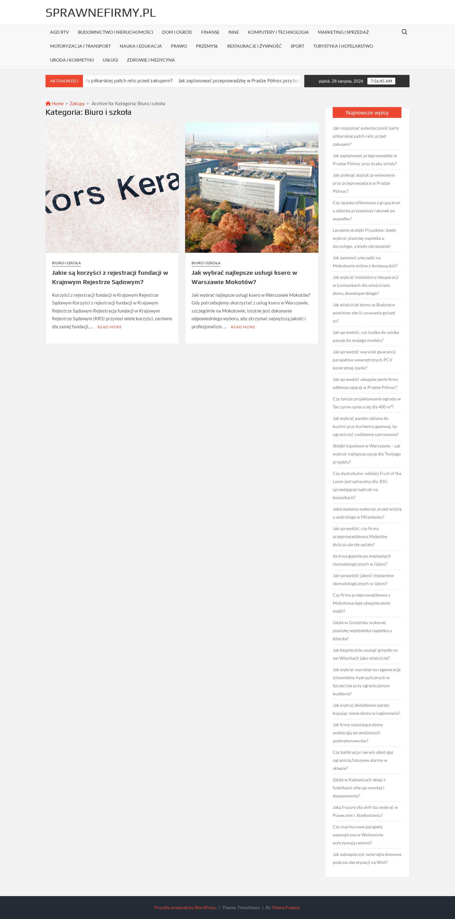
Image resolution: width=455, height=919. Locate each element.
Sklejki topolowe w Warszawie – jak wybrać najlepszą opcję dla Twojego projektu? (367, 453)
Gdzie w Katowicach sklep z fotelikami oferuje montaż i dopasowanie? (359, 787)
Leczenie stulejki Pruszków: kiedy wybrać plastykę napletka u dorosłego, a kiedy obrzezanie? (364, 238)
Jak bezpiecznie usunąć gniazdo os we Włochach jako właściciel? (365, 654)
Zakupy (77, 103)
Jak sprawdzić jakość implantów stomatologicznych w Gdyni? (363, 579)
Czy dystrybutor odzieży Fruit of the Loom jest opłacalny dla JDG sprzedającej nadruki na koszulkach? (367, 485)
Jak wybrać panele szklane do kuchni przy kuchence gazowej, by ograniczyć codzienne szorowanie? (366, 426)
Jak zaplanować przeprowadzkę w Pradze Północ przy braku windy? (225, 80)
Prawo (179, 46)
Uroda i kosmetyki (72, 60)
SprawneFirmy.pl (101, 12)
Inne (233, 32)
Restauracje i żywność (254, 46)
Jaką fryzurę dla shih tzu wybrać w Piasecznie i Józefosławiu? (365, 811)
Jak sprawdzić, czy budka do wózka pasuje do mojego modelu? (366, 336)
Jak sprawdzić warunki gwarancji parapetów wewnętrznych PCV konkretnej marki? (364, 359)
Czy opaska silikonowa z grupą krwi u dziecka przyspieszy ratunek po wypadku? (366, 210)
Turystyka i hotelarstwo (343, 46)
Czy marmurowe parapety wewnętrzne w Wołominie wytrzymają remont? (358, 834)
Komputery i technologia (278, 32)
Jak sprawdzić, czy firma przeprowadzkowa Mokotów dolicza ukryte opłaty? (360, 536)
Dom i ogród (177, 32)
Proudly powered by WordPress (185, 907)
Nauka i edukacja (141, 46)
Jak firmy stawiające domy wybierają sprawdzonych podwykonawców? (358, 732)
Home (57, 103)
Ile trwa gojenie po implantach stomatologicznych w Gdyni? (362, 560)
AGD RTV (59, 32)
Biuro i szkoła (66, 263)
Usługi (110, 60)
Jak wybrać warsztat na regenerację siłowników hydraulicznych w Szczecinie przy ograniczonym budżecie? (367, 681)
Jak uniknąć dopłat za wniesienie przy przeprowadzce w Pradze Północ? (364, 183)
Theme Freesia (286, 907)
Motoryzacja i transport (80, 46)
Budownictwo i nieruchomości (115, 32)
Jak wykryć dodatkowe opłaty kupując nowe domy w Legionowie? (366, 709)
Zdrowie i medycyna (151, 60)
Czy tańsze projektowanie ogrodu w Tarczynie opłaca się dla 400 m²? (367, 402)
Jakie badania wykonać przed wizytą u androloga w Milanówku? (367, 513)
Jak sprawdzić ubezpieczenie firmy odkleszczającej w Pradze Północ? (365, 383)
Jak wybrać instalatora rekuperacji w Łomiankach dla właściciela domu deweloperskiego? (366, 285)
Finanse (210, 32)
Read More (110, 327)
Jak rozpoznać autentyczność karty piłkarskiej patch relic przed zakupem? (366, 136)
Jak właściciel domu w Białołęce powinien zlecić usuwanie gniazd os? (364, 312)
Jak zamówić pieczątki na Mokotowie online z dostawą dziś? (365, 261)
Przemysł (207, 46)
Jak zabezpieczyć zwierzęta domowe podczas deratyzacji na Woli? (367, 858)
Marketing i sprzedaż (343, 32)
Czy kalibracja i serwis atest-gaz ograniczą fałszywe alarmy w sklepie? (363, 760)
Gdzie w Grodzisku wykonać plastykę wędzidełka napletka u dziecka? (362, 630)
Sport (297, 46)
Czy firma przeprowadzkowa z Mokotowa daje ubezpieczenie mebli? (361, 603)
